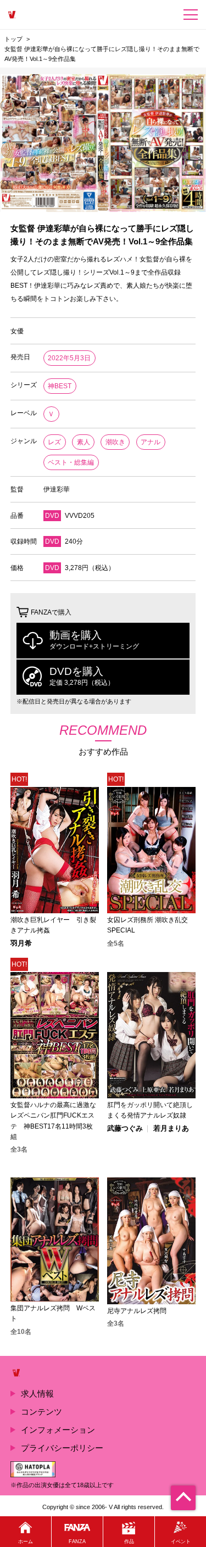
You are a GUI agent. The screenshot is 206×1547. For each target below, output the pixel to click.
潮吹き (115, 442)
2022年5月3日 (69, 358)
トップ (13, 39)
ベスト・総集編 (71, 462)
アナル (150, 442)
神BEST (59, 386)
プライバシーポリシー (62, 1448)
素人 (83, 442)
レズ (54, 442)
